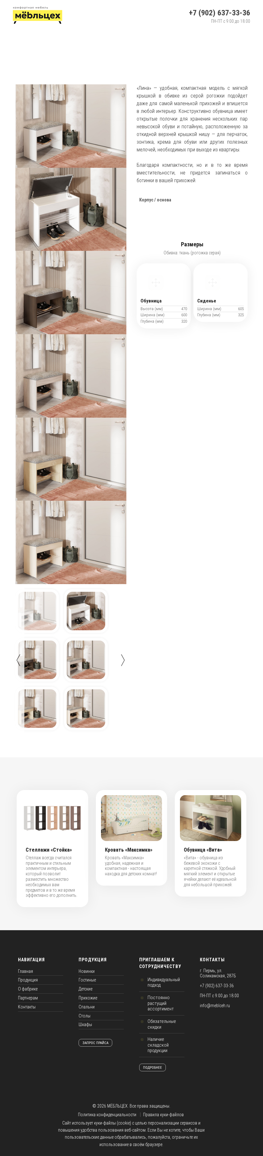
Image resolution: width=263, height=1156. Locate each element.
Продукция (28, 979)
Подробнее (152, 1068)
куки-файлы (105, 1123)
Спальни (87, 1006)
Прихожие (88, 997)
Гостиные (87, 979)
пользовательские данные (89, 1137)
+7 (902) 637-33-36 (219, 12)
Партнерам (28, 997)
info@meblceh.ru (215, 1005)
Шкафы (85, 1024)
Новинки (87, 971)
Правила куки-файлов (163, 1114)
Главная (25, 971)
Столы (84, 1015)
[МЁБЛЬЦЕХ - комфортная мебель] (37, 15)
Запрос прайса (95, 1043)
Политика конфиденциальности (107, 1114)
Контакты (27, 1006)
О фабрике (28, 988)
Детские (85, 988)
